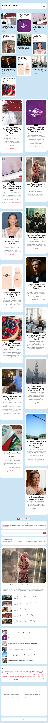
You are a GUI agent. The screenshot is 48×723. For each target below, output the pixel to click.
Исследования (30, 674)
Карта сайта (24, 719)
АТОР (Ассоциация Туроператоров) (13, 202)
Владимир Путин (6, 674)
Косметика (20, 64)
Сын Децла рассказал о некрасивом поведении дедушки (24, 615)
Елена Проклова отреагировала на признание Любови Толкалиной (37, 37)
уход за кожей (26, 679)
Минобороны (18, 676)
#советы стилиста (27, 671)
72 (26, 518)
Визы (6, 203)
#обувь (20, 671)
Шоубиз (4, 42)
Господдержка (13, 413)
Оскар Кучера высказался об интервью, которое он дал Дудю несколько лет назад (28, 621)
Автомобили (16, 673)
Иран (27, 674)
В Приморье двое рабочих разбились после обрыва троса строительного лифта (23, 15)
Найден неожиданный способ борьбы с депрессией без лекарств (39, 71)
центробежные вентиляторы (30, 541)
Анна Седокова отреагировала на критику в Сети (8, 36)
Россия (13, 473)
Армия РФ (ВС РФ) (24, 673)
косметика (15, 679)
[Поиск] (44, 533)
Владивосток (35, 143)
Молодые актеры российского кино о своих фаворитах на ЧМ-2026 (8, 71)
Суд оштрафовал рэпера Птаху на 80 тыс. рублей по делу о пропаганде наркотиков (8, 28)
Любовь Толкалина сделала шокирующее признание (36, 498)
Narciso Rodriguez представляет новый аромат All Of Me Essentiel (24, 59)
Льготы (18, 413)
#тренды (40, 671)
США (17, 678)
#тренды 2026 (7, 673)
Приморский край (31, 145)
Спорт (34, 299)
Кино (32, 299)
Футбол (38, 299)
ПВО (35, 676)
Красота (36, 282)
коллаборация (10, 679)
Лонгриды (12, 676)
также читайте (5, 526)
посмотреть (38, 523)
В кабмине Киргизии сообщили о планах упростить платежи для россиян (12, 454)
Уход (35, 678)
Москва (23, 676)
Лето (7, 676)
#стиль (35, 671)
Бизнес (8, 413)
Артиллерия (33, 459)
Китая (44, 674)
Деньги (8, 471)
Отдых (4, 22)
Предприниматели (12, 414)
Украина (38, 461)
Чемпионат (42, 299)
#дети (7, 671)
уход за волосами (21, 679)
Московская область (28, 676)
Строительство (40, 146)
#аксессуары (4, 671)
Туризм (16, 203)
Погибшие (40, 143)
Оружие (34, 461)
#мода (16, 671)
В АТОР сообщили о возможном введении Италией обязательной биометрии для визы (39, 28)
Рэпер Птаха (14, 146)
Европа (9, 203)
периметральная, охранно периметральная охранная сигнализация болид (17, 525)
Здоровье (4, 85)
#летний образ (10, 671)
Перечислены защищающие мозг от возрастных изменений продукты (8, 80)
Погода (43, 676)
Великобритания (40, 459)
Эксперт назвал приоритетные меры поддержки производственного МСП (12, 398)
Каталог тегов (38, 674)
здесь (25, 523)
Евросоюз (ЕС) (23, 674)
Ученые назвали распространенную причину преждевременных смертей (36, 388)
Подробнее (12, 145)
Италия (13, 203)
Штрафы (12, 148)
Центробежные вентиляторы (7, 539)
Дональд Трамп (17, 674)
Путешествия (5, 678)
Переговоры (39, 676)
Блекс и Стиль (10, 5)
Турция (28, 678)
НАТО (33, 676)
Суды (19, 146)
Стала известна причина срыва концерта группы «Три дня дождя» (23, 48)
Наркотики (9, 146)
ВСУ (40, 673)
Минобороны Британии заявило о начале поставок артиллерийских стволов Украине (36, 444)
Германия (12, 674)
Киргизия (13, 471)
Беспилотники (34, 673)
